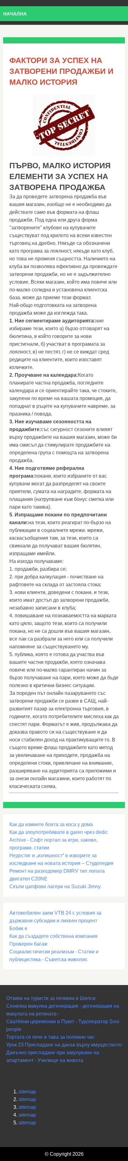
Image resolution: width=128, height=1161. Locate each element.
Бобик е (18, 928)
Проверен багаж (28, 944)
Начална (15, 13)
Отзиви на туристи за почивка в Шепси (50, 998)
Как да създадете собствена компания (53, 936)
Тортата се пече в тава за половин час (50, 1037)
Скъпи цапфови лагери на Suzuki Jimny (55, 886)
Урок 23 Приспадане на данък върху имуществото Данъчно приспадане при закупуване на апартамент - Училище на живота (64, 1052)
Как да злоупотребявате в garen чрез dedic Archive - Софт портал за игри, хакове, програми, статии (58, 840)
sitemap (27, 1091)
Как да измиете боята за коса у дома (51, 824)
